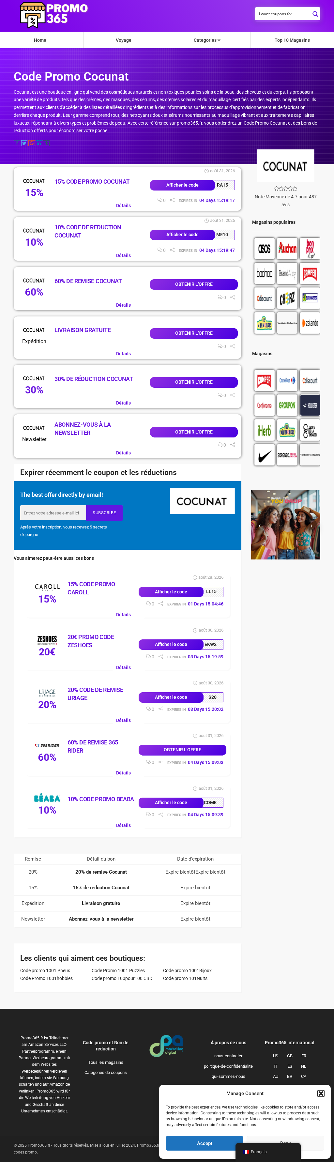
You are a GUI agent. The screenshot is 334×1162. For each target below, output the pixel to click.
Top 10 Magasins (292, 40)
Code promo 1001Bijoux (187, 970)
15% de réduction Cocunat (101, 888)
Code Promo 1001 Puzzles (118, 970)
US (275, 1055)
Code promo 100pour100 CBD (122, 978)
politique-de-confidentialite (228, 1066)
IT (276, 1066)
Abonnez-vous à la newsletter (101, 919)
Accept (204, 1143)
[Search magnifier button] (315, 12)
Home (40, 40)
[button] (321, 1093)
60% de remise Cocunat (88, 281)
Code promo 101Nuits (185, 978)
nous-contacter (228, 1055)
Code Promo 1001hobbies (46, 978)
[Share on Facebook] (17, 143)
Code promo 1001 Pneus (45, 970)
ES (289, 1066)
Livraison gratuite (82, 330)
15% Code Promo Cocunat (91, 181)
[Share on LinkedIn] (39, 143)
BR (289, 1076)
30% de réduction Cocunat (93, 378)
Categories (206, 40)
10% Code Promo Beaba (101, 799)
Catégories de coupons (105, 1072)
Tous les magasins (105, 1062)
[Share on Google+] (31, 143)
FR (303, 1055)
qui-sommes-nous (228, 1076)
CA (303, 1076)
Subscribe (104, 512)
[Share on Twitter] (24, 143)
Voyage (123, 40)
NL (303, 1066)
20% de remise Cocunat (101, 872)
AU (275, 1076)
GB (290, 1055)
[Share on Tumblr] (46, 143)
